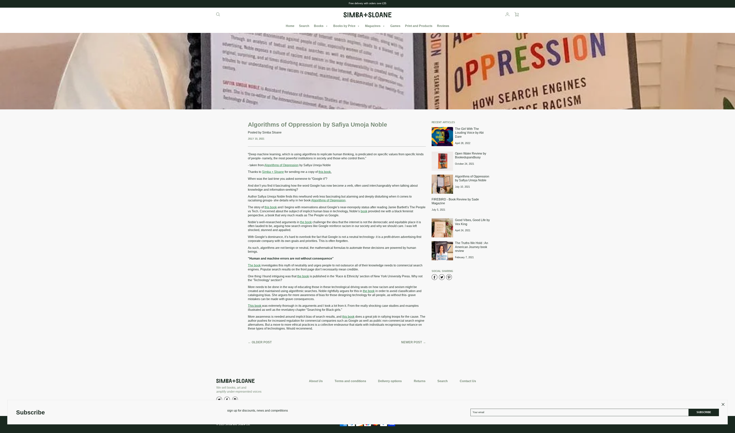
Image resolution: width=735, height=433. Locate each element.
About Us (316, 381)
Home (290, 26)
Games (395, 26)
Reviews (443, 26)
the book (306, 222)
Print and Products (418, 26)
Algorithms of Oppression (281, 165)
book (364, 211)
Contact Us (468, 381)
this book (271, 207)
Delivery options (390, 381)
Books (319, 26)
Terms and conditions (350, 381)
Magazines (373, 26)
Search (304, 26)
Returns (419, 381)
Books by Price (344, 26)
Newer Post (411, 342)
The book (254, 265)
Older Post (262, 342)
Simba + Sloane (273, 171)
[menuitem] (290, 26)
